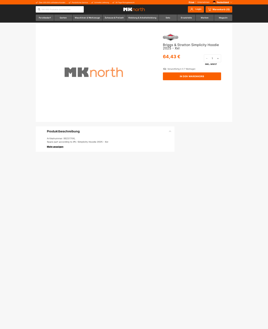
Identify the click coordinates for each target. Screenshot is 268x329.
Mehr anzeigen (55, 146)
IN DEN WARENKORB (192, 76)
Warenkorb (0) (221, 9)
